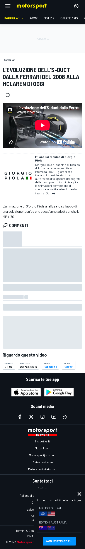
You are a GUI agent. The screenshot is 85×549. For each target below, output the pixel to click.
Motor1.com (42, 448)
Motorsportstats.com (42, 469)
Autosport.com (42, 462)
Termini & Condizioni (29, 530)
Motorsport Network (32, 542)
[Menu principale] (7, 6)
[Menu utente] (76, 6)
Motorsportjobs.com (42, 455)
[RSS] (65, 416)
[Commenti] (9, 95)
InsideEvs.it (42, 441)
